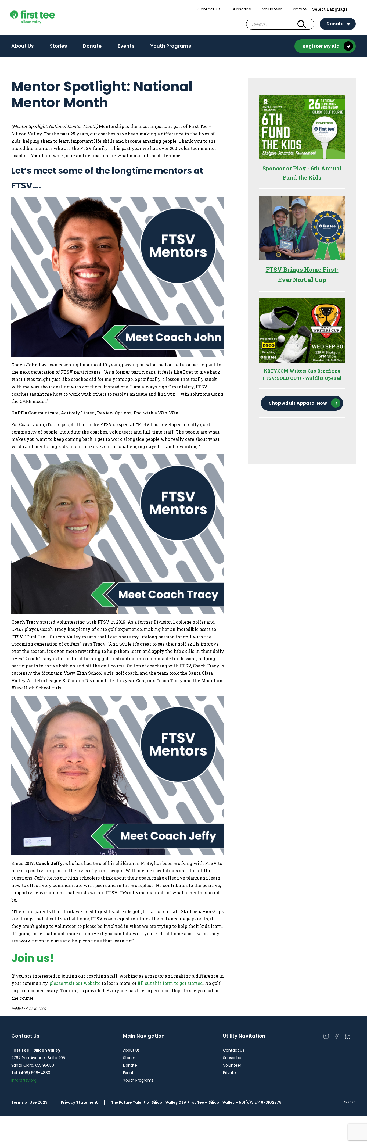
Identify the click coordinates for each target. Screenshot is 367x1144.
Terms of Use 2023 (29, 1102)
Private (300, 9)
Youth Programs (170, 45)
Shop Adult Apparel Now (298, 403)
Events (126, 45)
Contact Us (209, 9)
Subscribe (241, 9)
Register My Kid (321, 46)
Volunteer (272, 9)
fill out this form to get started (170, 983)
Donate (335, 24)
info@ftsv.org (24, 1080)
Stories (58, 45)
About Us (22, 45)
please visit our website (74, 983)
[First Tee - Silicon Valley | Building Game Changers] (43, 17)
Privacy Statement (79, 1102)
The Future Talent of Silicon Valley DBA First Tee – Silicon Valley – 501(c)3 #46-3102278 (196, 1102)
